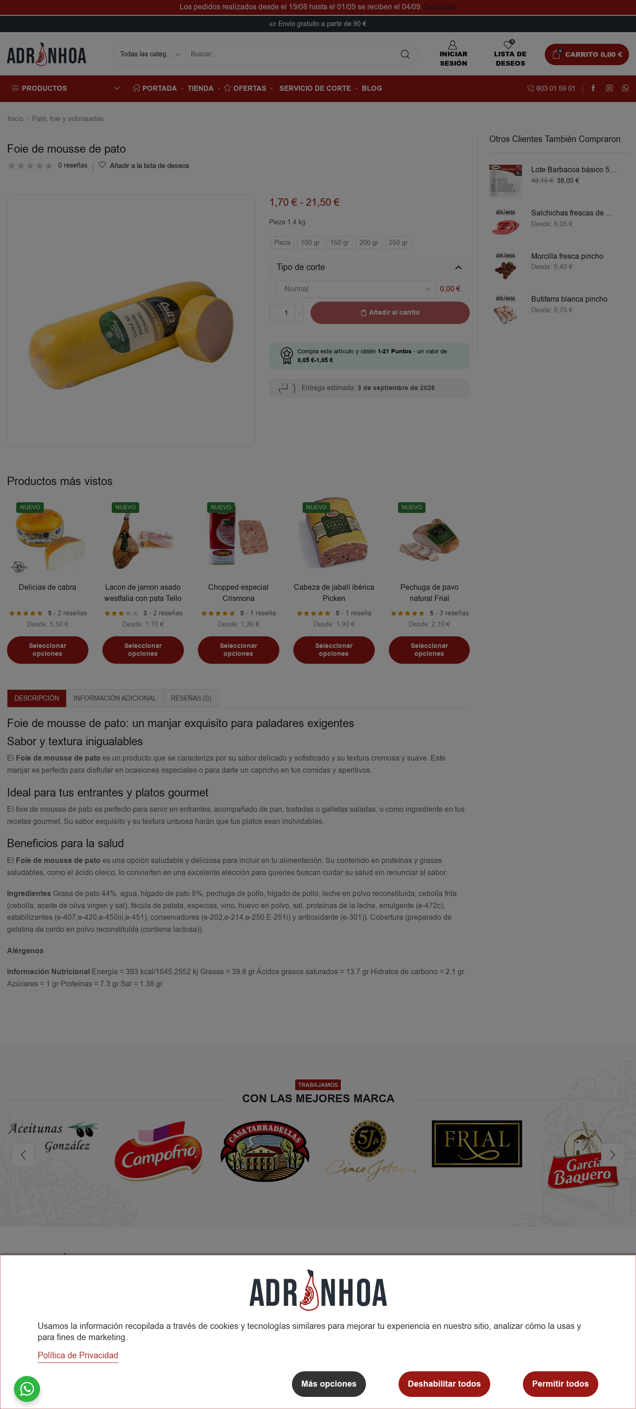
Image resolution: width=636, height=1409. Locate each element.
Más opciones (329, 1384)
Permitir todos (560, 1384)
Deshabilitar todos (444, 1384)
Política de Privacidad (78, 1355)
